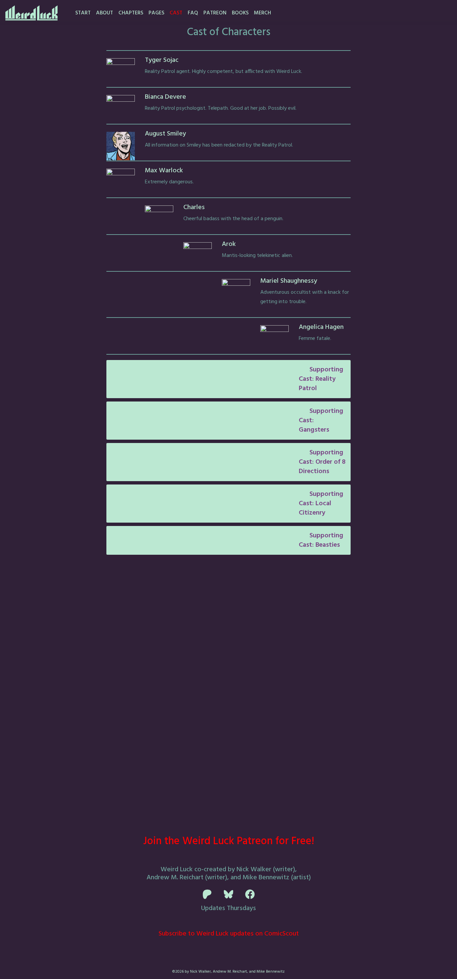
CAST (176, 13)
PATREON (214, 13)
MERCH (262, 13)
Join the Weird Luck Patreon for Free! (228, 841)
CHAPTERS (130, 13)
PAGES (156, 13)
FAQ (193, 13)
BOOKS (240, 13)
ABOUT (104, 13)
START (83, 13)
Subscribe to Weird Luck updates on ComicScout (229, 933)
